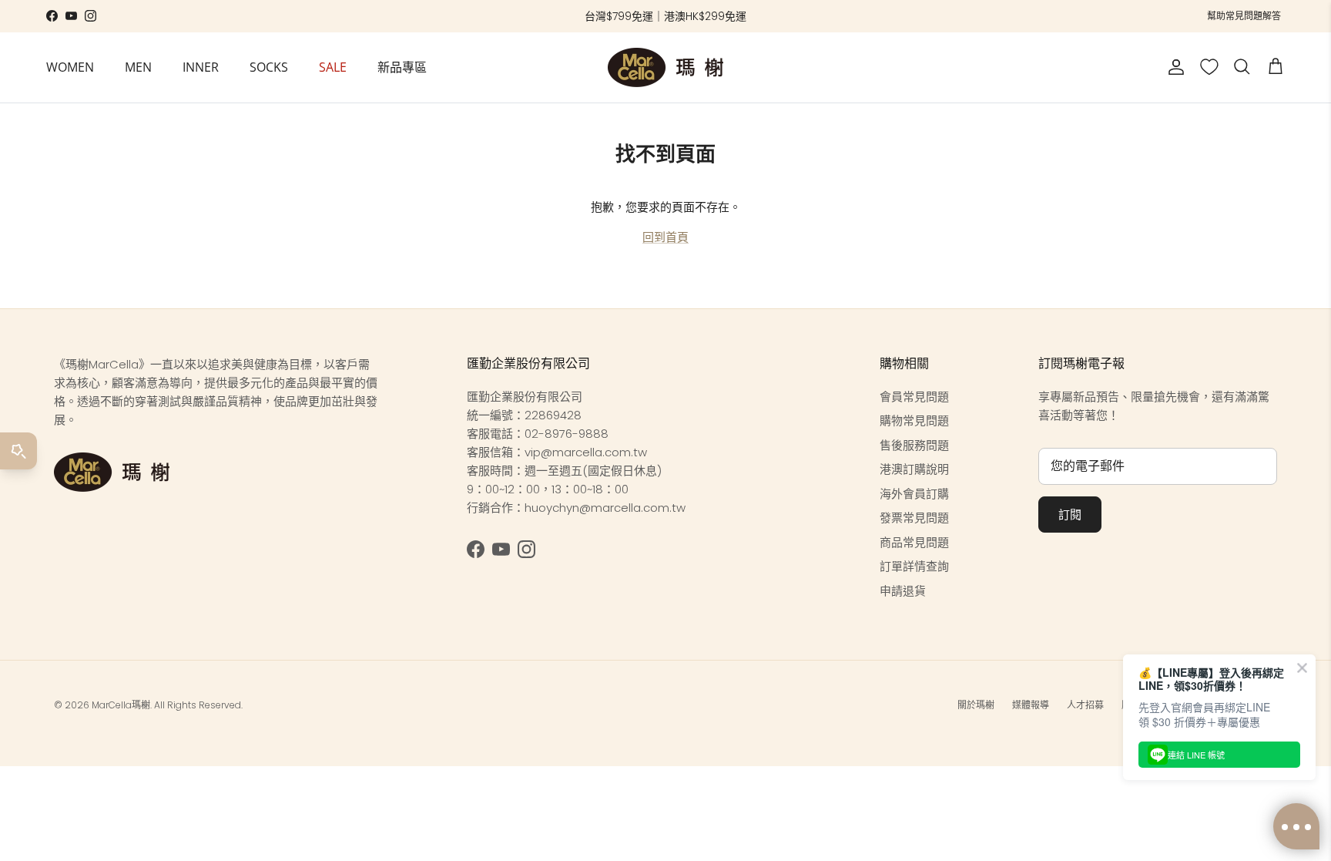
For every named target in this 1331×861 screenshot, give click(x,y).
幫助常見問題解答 (1244, 15)
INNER (201, 67)
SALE (333, 67)
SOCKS (269, 67)
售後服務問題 (914, 445)
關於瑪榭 (975, 704)
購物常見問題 (914, 420)
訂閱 (1069, 514)
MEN (138, 67)
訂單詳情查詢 (914, 566)
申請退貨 (903, 591)
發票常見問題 (914, 518)
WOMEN (70, 67)
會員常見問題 (914, 396)
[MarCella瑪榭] (665, 67)
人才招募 (1085, 704)
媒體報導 (1030, 704)
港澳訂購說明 (914, 469)
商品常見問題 (914, 542)
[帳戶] (1173, 67)
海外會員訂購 (914, 494)
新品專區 (402, 67)
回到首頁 (665, 237)
